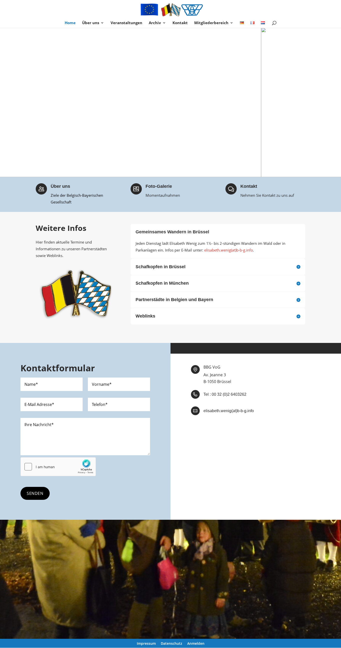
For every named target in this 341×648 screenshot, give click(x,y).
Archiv (155, 23)
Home (70, 23)
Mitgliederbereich (211, 23)
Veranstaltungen (126, 23)
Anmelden (195, 643)
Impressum (146, 643)
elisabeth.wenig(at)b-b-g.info (228, 250)
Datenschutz (171, 643)
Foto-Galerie (159, 186)
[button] (8, 102)
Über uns (90, 23)
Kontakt (180, 23)
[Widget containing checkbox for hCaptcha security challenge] (58, 466)
